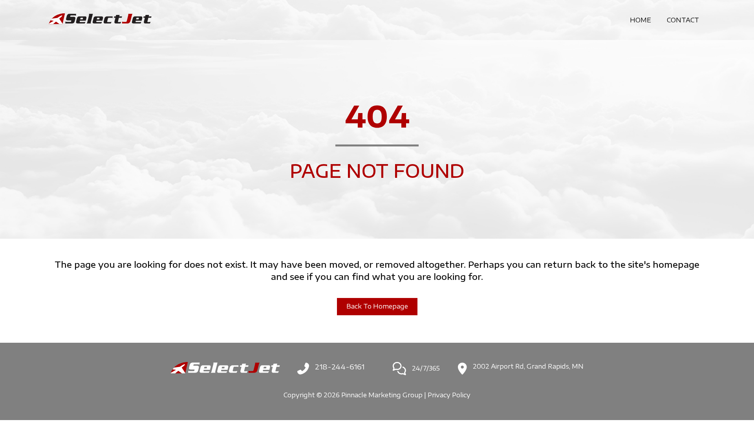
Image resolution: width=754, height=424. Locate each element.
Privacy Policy (449, 395)
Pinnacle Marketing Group (382, 395)
